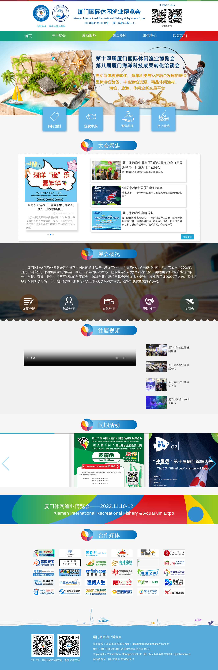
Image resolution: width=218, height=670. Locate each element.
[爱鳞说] (174, 553)
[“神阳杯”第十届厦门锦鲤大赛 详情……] (109, 460)
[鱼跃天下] (69, 572)
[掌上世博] (148, 582)
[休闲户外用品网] (174, 562)
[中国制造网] (148, 562)
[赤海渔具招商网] (43, 591)
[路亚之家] (148, 572)
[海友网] (43, 572)
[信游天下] (122, 553)
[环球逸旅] (122, 562)
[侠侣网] (96, 553)
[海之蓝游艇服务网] (69, 553)
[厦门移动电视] (174, 591)
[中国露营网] (96, 562)
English (171, 5)
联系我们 (180, 36)
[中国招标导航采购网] (174, 582)
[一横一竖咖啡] (69, 562)
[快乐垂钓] (122, 591)
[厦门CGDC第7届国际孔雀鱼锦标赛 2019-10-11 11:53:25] (51, 171)
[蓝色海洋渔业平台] (43, 582)
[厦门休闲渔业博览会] (43, 553)
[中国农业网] (96, 591)
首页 (28, 36)
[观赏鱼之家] (96, 572)
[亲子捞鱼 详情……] (183, 460)
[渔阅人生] (96, 582)
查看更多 (187, 237)
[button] (212, 464)
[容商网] (43, 562)
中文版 (162, 5)
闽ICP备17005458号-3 (121, 659)
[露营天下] (148, 553)
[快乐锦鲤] (122, 582)
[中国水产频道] (69, 582)
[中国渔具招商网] (69, 591)
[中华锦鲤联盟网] (122, 572)
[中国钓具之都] (174, 572)
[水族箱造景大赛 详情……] (35, 460)
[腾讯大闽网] (148, 591)
